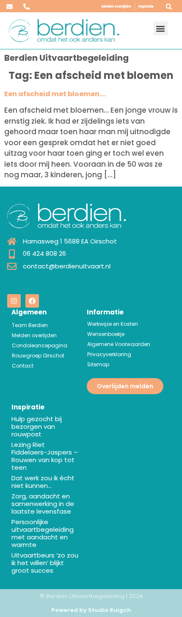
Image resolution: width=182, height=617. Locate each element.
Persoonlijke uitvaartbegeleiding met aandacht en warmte (42, 533)
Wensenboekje (105, 334)
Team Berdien (30, 325)
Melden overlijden (116, 6)
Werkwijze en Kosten (112, 323)
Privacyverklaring (109, 354)
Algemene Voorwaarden (118, 344)
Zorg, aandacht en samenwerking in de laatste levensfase (42, 504)
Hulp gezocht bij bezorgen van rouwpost (36, 426)
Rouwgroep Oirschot (38, 355)
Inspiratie (146, 6)
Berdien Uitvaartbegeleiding (66, 58)
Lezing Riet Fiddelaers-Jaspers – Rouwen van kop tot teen (44, 456)
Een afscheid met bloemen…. (55, 94)
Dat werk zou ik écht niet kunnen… (42, 482)
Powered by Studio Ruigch (91, 610)
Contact (22, 365)
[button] (168, 6)
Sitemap (98, 364)
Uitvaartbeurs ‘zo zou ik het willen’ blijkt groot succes (44, 563)
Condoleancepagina (39, 345)
